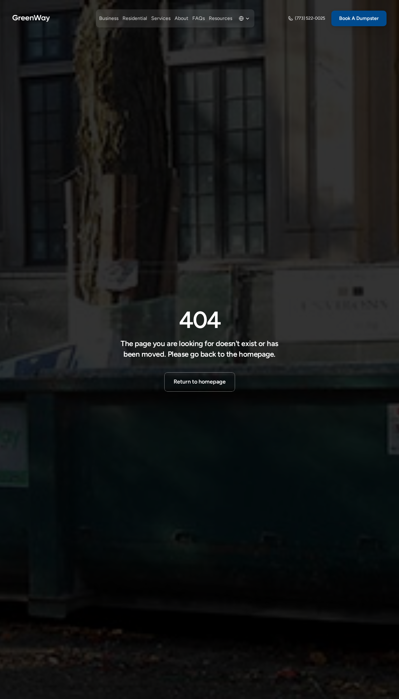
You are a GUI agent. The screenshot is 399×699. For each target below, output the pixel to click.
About (181, 18)
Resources (220, 18)
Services (161, 18)
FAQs (198, 18)
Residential (135, 18)
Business (108, 18)
